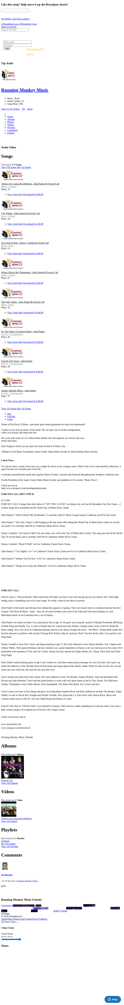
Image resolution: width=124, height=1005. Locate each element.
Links (10, 419)
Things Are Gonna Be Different (16, 818)
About (4, 919)
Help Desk (13, 919)
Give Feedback (40, 919)
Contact (28, 919)
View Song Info (15, 194)
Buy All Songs (24, 167)
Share (30, 109)
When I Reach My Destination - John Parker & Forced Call (29, 272)
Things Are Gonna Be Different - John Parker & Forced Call (30, 184)
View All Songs (8, 167)
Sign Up (30, 54)
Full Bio (11, 416)
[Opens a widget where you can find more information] (112, 999)
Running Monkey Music (28, 881)
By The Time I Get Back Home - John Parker (23, 331)
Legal (21, 919)
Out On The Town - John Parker (16, 361)
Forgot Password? (34, 49)
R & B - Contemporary (12, 334)
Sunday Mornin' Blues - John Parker (18, 390)
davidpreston (6, 875)
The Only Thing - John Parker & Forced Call (22, 302)
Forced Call (6, 780)
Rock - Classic (8, 216)
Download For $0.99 (33, 194)
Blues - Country (8, 186)
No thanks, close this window (15, 19)
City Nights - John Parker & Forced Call (20, 213)
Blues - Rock (7, 245)
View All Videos (9, 821)
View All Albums (9, 783)
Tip (23, 109)
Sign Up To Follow (10, 109)
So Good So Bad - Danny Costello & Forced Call (25, 243)
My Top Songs (8, 843)
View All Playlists (9, 846)
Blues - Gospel (8, 275)
